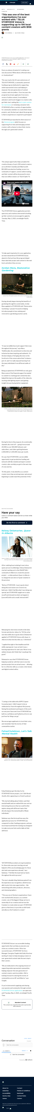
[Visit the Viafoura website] (28, 1060)
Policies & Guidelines (23, 1090)
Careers (19, 1098)
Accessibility (6, 1093)
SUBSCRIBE (24, 2)
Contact (19, 1088)
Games (4, 1098)
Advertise (5, 1090)
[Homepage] (5, 1081)
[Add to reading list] (28, 64)
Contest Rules (21, 1096)
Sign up (29, 1038)
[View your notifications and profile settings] (30, 1050)
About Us (5, 1088)
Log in (25, 1038)
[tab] (6, 1050)
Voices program (9, 122)
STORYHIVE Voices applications (12, 990)
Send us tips (6, 1096)
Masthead (20, 1093)
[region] (17, 1049)
